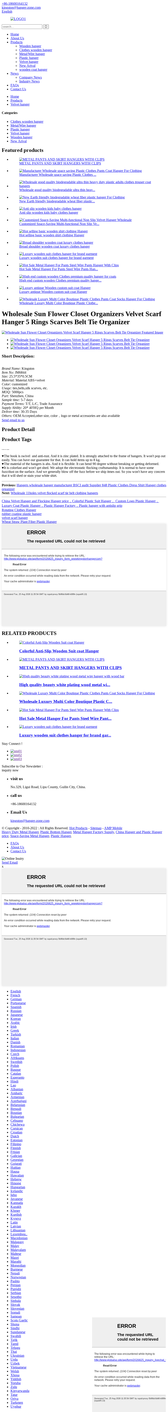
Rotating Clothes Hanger (19, 510)
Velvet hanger (28, 62)
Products (16, 42)
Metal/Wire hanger (32, 54)
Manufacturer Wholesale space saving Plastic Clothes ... (57, 174)
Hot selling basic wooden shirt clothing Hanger (51, 235)
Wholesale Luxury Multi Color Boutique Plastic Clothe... (58, 303)
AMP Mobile (113, 828)
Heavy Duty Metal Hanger (20, 832)
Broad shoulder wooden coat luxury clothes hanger (54, 246)
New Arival (27, 65)
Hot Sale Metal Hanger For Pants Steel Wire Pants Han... (58, 269)
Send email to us (13, 420)
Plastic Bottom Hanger (55, 832)
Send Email (10, 862)
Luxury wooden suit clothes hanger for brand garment (56, 258)
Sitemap (96, 828)
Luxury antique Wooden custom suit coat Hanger (53, 292)
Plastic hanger (28, 58)
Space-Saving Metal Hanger (29, 836)
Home (14, 34)
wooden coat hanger (33, 69)
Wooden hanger (30, 46)
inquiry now (10, 770)
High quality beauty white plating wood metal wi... (64, 684)
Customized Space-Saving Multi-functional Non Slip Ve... (59, 224)
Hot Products (78, 828)
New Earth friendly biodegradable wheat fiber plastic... (57, 201)
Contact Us (18, 89)
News (14, 73)
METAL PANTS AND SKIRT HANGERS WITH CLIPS (60, 163)
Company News (30, 77)
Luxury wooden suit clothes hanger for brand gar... (65, 735)
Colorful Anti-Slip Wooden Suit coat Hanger (59, 651)
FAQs (14, 85)
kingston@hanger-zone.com (29, 821)
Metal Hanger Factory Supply (93, 832)
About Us (17, 38)
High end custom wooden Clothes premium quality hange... (60, 280)
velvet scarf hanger (15, 518)
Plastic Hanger (61, 836)
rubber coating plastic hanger (22, 514)
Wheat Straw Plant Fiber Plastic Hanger (29, 522)
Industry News (29, 81)
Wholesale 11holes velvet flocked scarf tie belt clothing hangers (54, 493)
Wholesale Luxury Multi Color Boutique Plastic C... (65, 701)
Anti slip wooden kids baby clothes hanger (48, 212)
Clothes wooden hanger (35, 50)
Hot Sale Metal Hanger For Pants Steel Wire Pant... (65, 718)
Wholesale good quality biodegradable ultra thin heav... (57, 190)
